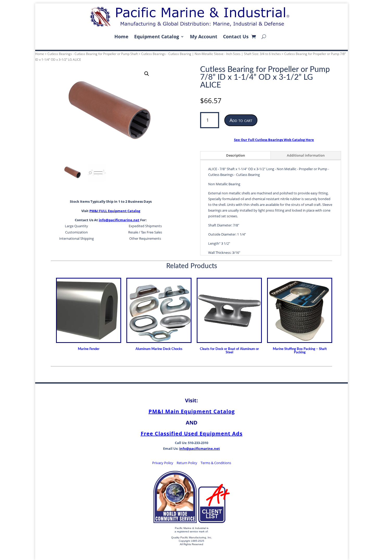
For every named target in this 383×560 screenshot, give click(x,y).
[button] (146, 73)
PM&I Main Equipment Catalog (192, 411)
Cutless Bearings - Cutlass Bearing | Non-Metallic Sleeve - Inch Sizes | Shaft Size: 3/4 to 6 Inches (211, 54)
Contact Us (236, 36)
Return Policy (187, 462)
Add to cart (241, 120)
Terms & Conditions (216, 462)
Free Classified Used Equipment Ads (192, 433)
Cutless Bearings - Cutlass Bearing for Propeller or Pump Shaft (92, 54)
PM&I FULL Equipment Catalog (114, 210)
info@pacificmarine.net (119, 220)
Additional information (306, 155)
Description (235, 155)
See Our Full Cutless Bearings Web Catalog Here (274, 139)
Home (121, 36)
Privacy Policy (162, 462)
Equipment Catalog (156, 36)
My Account (203, 36)
